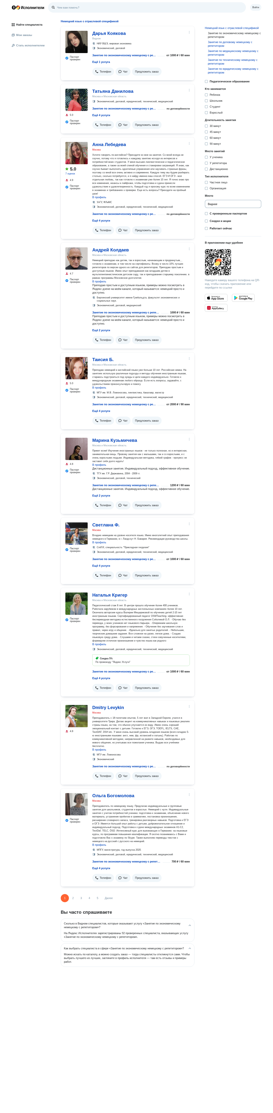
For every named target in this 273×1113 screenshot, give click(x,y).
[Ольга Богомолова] (76, 804)
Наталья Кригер (109, 595)
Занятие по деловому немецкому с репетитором (230, 43)
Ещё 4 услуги (101, 115)
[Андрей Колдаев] (76, 258)
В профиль (99, 197)
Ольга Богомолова (113, 795)
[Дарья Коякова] (76, 42)
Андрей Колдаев (110, 249)
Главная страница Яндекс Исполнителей (28, 7)
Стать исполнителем (30, 45)
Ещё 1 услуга (101, 61)
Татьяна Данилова (112, 91)
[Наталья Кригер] (76, 603)
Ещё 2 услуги (101, 330)
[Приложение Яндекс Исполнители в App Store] (216, 298)
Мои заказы (24, 35)
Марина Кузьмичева (114, 440)
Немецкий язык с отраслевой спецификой (232, 28)
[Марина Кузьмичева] (76, 449)
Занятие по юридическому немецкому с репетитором (233, 70)
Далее (109, 898)
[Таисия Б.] (76, 368)
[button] (103, 72)
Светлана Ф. (106, 524)
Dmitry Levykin (108, 707)
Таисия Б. (103, 359)
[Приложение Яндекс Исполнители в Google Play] (243, 298)
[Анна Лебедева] (76, 153)
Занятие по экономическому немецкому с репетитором (124, 55)
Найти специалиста (29, 24)
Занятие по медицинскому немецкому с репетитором (233, 52)
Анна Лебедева (109, 144)
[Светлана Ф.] (76, 533)
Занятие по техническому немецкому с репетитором (233, 61)
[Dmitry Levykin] (76, 716)
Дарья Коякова (109, 33)
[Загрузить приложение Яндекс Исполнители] (233, 262)
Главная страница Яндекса (14, 7)
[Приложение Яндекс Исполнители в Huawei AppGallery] (216, 308)
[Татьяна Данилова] (76, 100)
